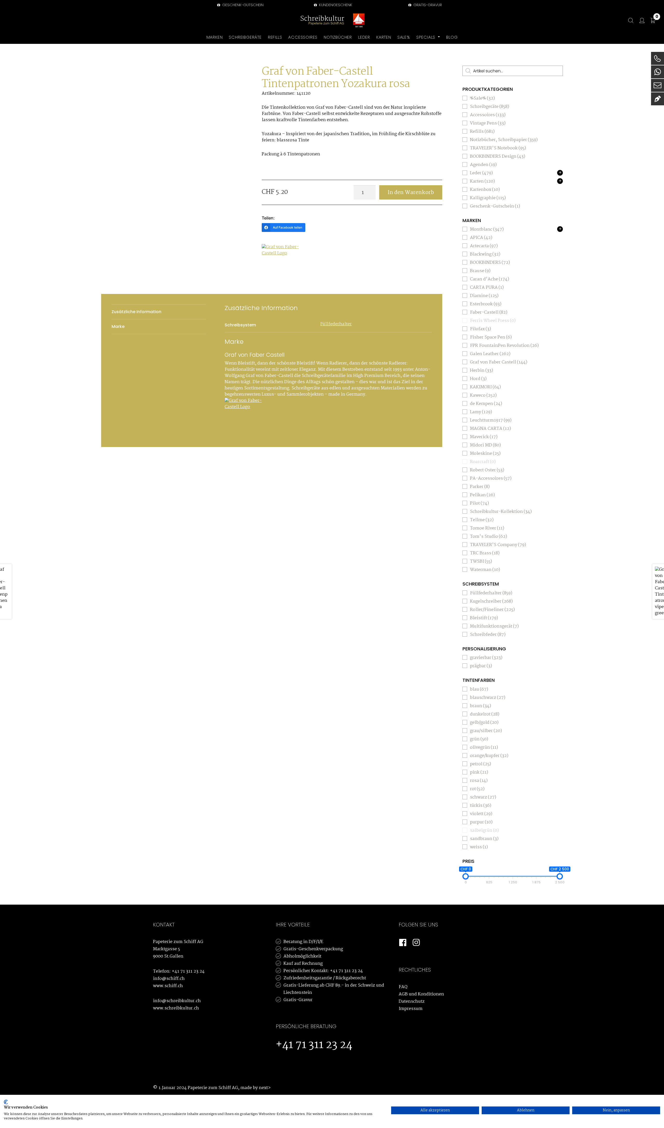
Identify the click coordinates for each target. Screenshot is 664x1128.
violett (481, 813)
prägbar (481, 666)
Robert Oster (487, 470)
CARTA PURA (487, 287)
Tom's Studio (488, 536)
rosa (479, 780)
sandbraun (484, 838)
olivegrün (484, 747)
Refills (482, 131)
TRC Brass (485, 553)
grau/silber (486, 730)
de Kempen (486, 403)
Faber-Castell (488, 312)
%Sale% (482, 98)
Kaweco (483, 395)
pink (479, 772)
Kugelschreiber (491, 601)
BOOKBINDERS (490, 262)
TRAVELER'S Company (498, 544)
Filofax (480, 329)
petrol (480, 764)
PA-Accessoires (490, 478)
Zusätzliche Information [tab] (136, 312)
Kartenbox (485, 189)
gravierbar (486, 657)
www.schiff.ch (168, 985)
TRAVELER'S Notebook (498, 148)
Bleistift (484, 618)
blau (479, 689)
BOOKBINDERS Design (497, 156)
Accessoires (488, 115)
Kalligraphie (488, 198)
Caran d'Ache (489, 279)
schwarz (483, 797)
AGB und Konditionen (421, 994)
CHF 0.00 (656, 17)
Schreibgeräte (489, 106)
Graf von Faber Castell (498, 362)
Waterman (485, 569)
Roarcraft (483, 461)
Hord (478, 378)
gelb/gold (484, 722)
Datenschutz (412, 1001)
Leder (481, 173)
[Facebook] (403, 942)
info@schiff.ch (169, 978)
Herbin (481, 370)
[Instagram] (416, 942)
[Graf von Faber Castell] (281, 263)
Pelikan (482, 495)
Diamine (484, 295)
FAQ (403, 987)
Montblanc (487, 229)
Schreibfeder (488, 634)
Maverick (483, 437)
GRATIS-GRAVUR (427, 5)
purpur (481, 822)
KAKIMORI (485, 387)
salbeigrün (484, 830)
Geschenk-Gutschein (242, 5)
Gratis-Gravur (298, 999)
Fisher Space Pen (491, 337)
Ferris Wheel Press (493, 320)
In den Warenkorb (411, 192)
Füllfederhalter (336, 324)
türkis (480, 805)
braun (480, 706)
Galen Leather (490, 353)
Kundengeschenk (335, 5)
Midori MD (485, 445)
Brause (480, 270)
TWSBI (481, 561)
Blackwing (485, 254)
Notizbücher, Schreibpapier (504, 139)
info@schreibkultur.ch (177, 1001)
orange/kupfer (489, 755)
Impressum (411, 1008)
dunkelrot (484, 714)
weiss (479, 847)
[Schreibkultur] (322, 20)
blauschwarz (487, 697)
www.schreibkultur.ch (176, 1008)
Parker (480, 486)
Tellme (482, 520)
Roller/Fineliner (492, 609)
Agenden (483, 164)
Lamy (481, 412)
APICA (481, 237)
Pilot (479, 503)
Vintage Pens (488, 123)
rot (477, 789)
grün (479, 739)
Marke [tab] (118, 326)
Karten (482, 181)
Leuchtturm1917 (490, 420)
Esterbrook (485, 304)
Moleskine (485, 453)
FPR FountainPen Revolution (504, 345)
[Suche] (628, 20)
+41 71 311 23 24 (188, 971)
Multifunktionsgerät (494, 626)
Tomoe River (487, 528)
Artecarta (484, 246)
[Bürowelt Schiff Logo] (358, 20)
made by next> (255, 1087)
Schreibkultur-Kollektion (501, 511)
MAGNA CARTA (490, 428)
